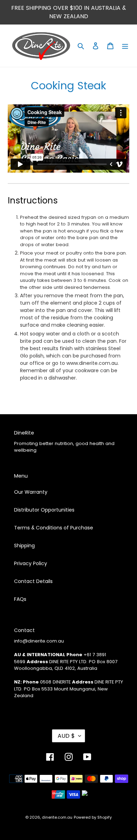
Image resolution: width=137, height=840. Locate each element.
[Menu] (125, 46)
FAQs (20, 599)
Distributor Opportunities (44, 509)
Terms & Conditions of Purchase (53, 527)
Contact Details (33, 581)
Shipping (24, 545)
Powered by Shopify (93, 817)
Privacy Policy (30, 563)
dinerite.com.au (57, 817)
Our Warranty (30, 491)
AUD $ (66, 736)
